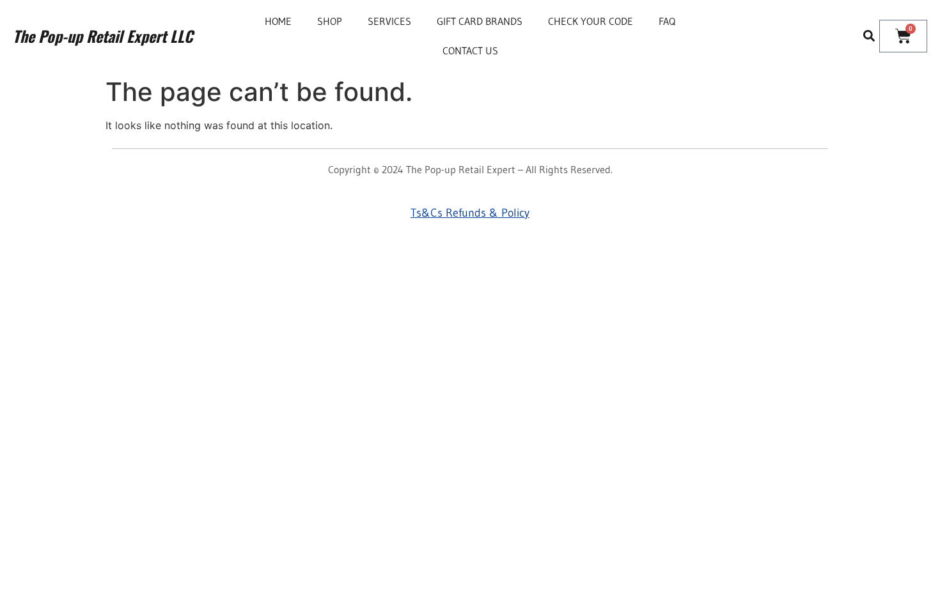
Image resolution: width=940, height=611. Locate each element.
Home (278, 21)
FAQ (667, 21)
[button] (868, 36)
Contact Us (470, 50)
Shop (329, 21)
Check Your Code (590, 21)
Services (389, 21)
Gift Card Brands (479, 21)
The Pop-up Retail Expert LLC (103, 35)
